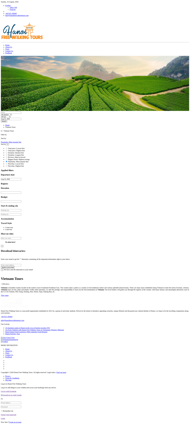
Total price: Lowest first (16, 148)
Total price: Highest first (16, 151)
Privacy (8, 376)
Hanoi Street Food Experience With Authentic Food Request (26, 332)
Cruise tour (9, 227)
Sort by (3, 144)
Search (4, 121)
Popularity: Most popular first (11, 142)
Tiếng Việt (13, 7)
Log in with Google (15, 395)
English (8, 5)
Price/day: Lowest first (16, 164)
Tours (7, 49)
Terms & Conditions (12, 378)
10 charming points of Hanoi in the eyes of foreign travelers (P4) (27, 328)
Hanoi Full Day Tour (12, 334)
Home (7, 45)
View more (5, 295)
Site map (8, 380)
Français (13, 9)
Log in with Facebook (8, 391)
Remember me (8, 411)
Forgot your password (8, 415)
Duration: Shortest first (16, 153)
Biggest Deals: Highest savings (19, 159)
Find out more (61, 372)
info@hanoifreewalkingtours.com (17, 15)
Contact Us (9, 51)
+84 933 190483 (11, 13)
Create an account (15, 422)
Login (3, 418)
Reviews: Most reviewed (16, 157)
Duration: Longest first (16, 155)
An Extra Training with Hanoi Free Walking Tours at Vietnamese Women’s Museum (34, 330)
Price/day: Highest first (16, 166)
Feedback (8, 53)
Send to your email (8, 267)
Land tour (8, 229)
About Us (8, 47)
